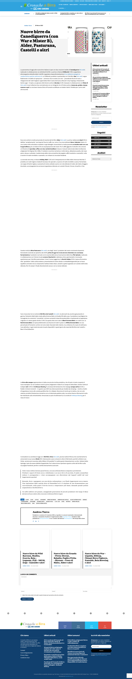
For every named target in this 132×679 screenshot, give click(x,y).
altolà (37, 499)
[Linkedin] (35, 520)
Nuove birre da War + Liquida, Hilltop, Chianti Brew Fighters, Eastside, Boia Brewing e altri (96, 558)
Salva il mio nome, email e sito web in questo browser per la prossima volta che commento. (42, 595)
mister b (68, 501)
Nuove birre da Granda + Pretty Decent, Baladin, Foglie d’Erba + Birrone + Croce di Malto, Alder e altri (65, 558)
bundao (85, 499)
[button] (109, 1)
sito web (82, 70)
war (33, 503)
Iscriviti (101, 122)
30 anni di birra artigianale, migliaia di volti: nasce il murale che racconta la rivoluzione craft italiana (102, 79)
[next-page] (110, 14)
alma (31, 499)
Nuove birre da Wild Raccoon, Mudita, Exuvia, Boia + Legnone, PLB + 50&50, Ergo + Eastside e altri (34, 558)
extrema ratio (40, 501)
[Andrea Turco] (22, 25)
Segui (109, 140)
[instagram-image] (8, 613)
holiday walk (49, 501)
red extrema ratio (25, 503)
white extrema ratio (41, 503)
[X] (38, 520)
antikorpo (43, 499)
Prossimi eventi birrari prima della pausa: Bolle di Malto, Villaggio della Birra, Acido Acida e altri (101, 87)
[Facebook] (33, 520)
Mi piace (108, 137)
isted (63, 501)
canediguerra (24, 501)
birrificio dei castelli (63, 499)
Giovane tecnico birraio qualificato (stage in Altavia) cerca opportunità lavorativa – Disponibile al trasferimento (78, 660)
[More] (72, 64)
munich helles (75, 501)
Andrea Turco (28, 25)
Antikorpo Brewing (76, 395)
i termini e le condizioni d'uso (101, 127)
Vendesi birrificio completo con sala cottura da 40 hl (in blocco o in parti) (71, 13)
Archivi (101, 153)
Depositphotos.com (69, 676)
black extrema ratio (75, 499)
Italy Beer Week (67, 517)
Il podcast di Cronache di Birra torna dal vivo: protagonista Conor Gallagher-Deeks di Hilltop (101, 95)
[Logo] (39, 6)
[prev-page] (34, 14)
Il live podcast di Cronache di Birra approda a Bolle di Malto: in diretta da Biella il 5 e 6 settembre (101, 71)
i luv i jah (57, 501)
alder (27, 499)
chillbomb (32, 501)
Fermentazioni (68, 518)
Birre (68, 53)
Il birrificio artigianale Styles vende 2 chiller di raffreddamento (46, 13)
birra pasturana (51, 499)
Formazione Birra (44, 518)
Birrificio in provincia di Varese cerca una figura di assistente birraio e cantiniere (95, 13)
